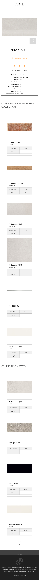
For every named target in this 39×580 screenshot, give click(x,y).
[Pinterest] (24, 66)
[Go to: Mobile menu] (36, 4)
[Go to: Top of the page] (19, 543)
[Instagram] (19, 66)
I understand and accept (19, 575)
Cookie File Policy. (8, 569)
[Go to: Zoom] (33, 41)
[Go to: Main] (19, 4)
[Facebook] (14, 66)
